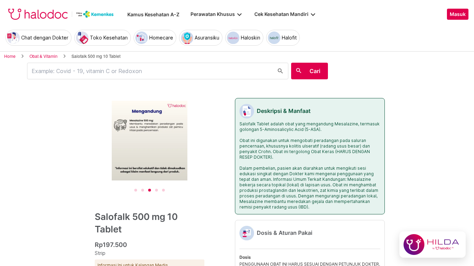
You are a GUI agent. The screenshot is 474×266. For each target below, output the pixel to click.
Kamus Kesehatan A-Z (153, 14)
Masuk (458, 14)
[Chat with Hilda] (432, 244)
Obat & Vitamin (43, 56)
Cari (315, 71)
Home (10, 56)
